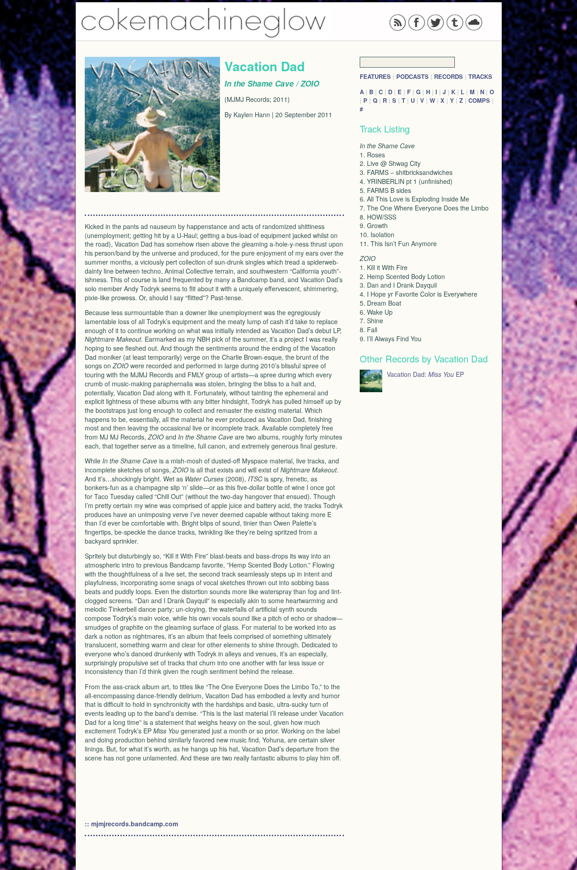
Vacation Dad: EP (425, 374)
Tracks (480, 76)
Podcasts (412, 76)
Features (375, 76)
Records (448, 76)
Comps (479, 100)
